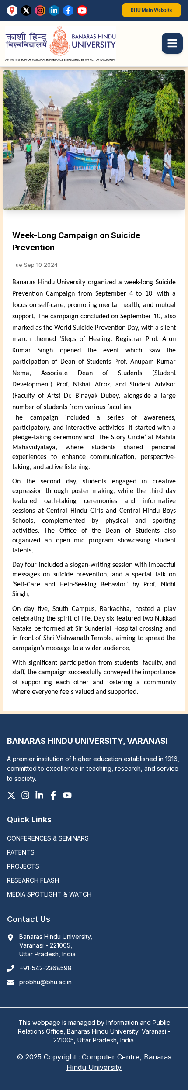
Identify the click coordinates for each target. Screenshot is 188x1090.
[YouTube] (82, 10)
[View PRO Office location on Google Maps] (12, 10)
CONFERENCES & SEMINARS (48, 838)
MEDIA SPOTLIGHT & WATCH (49, 894)
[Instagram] (40, 10)
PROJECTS (23, 866)
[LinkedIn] (54, 10)
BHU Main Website (151, 10)
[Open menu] (172, 43)
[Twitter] (26, 10)
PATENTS (21, 852)
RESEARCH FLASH (33, 880)
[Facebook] (68, 10)
